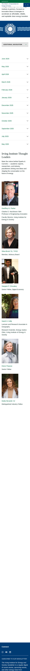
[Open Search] (25, 5)
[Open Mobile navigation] (27, 4)
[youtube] (6, 652)
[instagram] (2, 652)
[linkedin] (10, 652)
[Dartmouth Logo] (5, 1)
